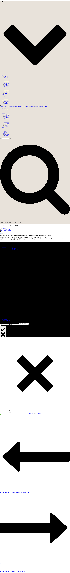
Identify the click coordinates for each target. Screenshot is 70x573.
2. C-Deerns (6, 85)
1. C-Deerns (6, 84)
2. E (1, 230)
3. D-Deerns (6, 90)
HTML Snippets (31, 413)
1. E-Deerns (6, 91)
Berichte (3, 94)
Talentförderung (15, 249)
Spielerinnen (6, 96)
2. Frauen (6, 77)
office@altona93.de (5, 319)
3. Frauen (6, 78)
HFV (12, 246)
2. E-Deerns (6, 92)
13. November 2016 (7, 229)
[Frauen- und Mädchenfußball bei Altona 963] (23, 106)
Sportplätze (6, 101)
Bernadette (4, 228)
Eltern (5, 97)
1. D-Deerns (6, 87)
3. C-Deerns (6, 86)
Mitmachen (6, 99)
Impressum (4, 247)
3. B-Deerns (6, 83)
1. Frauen (6, 76)
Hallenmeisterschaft (7, 230)
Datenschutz (4, 246)
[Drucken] (0, 231)
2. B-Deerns (6, 82)
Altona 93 (6, 103)
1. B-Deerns (6, 81)
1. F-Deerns (6, 93)
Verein (3, 100)
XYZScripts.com (39, 413)
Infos (3, 95)
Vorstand (6, 102)
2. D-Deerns (6, 88)
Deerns (3, 79)
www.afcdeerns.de (6, 320)
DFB (12, 247)
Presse (3, 244)
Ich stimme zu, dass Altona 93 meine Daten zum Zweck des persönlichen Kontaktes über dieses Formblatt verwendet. (23, 325)
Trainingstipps (14, 248)
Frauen (3, 75)
